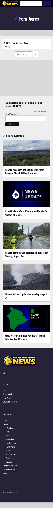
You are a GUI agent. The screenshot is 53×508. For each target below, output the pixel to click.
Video (5, 473)
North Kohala (11, 443)
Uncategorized (9, 469)
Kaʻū (7, 435)
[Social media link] (4, 372)
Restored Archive (10, 466)
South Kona (10, 458)
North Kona (10, 447)
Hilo (7, 432)
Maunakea (10, 439)
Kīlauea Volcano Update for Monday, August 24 (26, 296)
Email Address (11, 114)
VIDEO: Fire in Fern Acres (17, 43)
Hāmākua (10, 428)
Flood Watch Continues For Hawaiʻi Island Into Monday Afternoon (25, 337)
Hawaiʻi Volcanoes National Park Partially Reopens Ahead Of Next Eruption (24, 171)
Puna (8, 451)
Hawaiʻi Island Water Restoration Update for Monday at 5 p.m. (26, 213)
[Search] (47, 3)
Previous (20, 54)
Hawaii (5, 424)
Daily (5, 420)
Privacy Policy (8, 394)
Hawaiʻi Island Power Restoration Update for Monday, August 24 (26, 254)
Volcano (9, 462)
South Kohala (11, 454)
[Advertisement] (26, 77)
